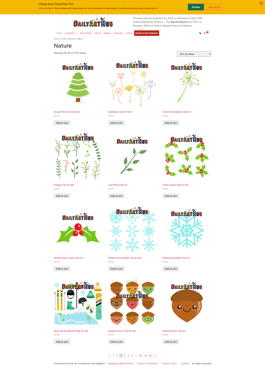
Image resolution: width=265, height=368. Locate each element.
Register (107, 33)
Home (59, 33)
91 (145, 355)
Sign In (98, 33)
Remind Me (214, 7)
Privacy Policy (169, 363)
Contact (129, 33)
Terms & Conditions (147, 363)
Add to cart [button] (62, 122)
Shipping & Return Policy (120, 363)
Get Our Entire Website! (147, 33)
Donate (196, 7)
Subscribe (118, 33)
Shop (63, 39)
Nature (71, 39)
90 (140, 355)
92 (150, 355)
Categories (69, 33)
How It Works (86, 33)
